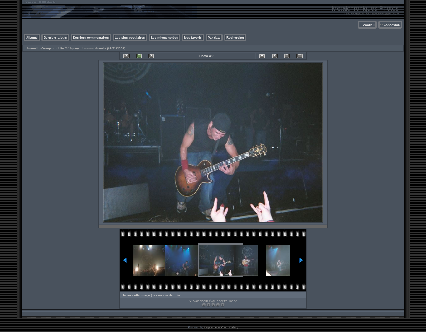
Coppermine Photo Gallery (221, 327)
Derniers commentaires (91, 37)
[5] (222, 304)
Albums (32, 37)
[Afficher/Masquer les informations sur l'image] (139, 56)
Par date (214, 37)
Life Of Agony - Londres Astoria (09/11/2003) (91, 48)
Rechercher (235, 37)
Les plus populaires (130, 37)
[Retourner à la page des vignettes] (126, 56)
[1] (203, 304)
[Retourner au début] (262, 56)
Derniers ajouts (55, 37)
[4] (217, 304)
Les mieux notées (164, 37)
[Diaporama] (151, 56)
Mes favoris (193, 37)
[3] (213, 304)
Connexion (392, 24)
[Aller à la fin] (299, 56)
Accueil (369, 24)
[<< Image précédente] (275, 56)
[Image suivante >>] (287, 56)
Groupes (48, 48)
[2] (208, 304)
